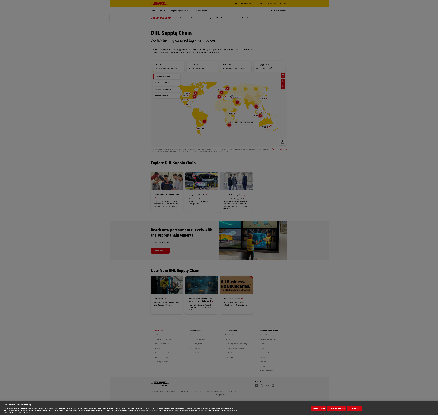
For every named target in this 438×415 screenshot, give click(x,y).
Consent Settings (319, 408)
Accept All (354, 408)
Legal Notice (27, 413)
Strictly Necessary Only (337, 408)
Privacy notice (18, 413)
